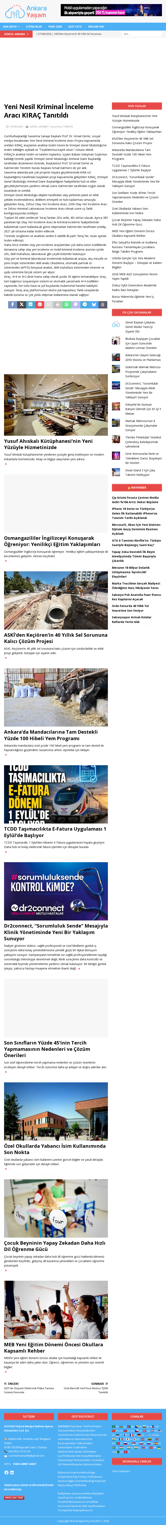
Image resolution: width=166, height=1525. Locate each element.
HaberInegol (65, 1460)
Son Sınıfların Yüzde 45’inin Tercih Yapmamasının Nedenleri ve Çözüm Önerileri (47, 1048)
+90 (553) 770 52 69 (19, 1451)
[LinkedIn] (12, 1472)
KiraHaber (98, 1460)
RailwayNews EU (83, 1510)
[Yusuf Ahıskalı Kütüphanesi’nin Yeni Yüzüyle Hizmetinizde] (56, 405)
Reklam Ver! (96, 26)
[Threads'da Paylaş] (102, 304)
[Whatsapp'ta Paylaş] (66, 304)
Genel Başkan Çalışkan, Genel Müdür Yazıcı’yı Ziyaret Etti (140, 326)
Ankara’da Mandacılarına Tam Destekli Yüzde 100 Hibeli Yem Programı (51, 734)
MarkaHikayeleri (73, 1464)
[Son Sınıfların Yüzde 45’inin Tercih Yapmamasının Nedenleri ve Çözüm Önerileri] (56, 1008)
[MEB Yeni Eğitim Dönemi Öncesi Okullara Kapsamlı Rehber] (56, 1310)
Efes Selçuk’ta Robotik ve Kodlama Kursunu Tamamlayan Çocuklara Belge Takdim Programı (134, 246)
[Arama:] (141, 34)
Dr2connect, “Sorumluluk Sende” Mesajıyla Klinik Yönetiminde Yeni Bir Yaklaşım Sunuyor (56, 932)
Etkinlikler (34, 26)
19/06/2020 (16, 126)
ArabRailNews (83, 1497)
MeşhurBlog (65, 1485)
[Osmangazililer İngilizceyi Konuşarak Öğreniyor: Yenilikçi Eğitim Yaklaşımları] (56, 503)
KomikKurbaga (86, 1472)
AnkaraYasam (98, 1435)
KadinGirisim (81, 1435)
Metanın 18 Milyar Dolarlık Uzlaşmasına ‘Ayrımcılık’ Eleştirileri (131, 572)
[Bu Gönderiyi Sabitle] (39, 304)
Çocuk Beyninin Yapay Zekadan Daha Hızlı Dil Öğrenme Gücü (54, 1245)
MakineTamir (66, 1451)
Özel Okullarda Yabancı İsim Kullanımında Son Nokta (55, 1148)
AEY (60, 1464)
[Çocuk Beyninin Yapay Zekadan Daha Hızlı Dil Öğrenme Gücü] (56, 1208)
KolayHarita (65, 1476)
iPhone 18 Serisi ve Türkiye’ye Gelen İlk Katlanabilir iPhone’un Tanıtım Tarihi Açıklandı (134, 513)
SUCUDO (63, 1426)
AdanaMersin (66, 1439)
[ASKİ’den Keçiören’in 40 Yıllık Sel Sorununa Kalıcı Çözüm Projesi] (56, 600)
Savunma (56, 126)
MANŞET (44, 126)
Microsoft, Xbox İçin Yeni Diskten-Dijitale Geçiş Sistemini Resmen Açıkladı (136, 529)
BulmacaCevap (67, 1472)
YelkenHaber (85, 1443)
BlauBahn (98, 1493)
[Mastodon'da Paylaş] (75, 304)
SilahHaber (89, 1451)
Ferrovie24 (64, 1506)
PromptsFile (65, 1510)
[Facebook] (6, 1472)
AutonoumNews (82, 1493)
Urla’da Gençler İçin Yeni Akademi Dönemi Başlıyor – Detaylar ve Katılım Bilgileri (137, 262)
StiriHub (76, 1506)
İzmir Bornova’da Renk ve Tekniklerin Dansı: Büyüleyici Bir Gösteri (143, 458)
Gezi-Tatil (75, 26)
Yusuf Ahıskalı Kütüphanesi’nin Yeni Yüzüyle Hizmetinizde (48, 444)
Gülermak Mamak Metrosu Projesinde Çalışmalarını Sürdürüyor (143, 371)
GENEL (34, 126)
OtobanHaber (82, 1460)
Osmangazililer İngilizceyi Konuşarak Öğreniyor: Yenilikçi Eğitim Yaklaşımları (52, 541)
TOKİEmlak (79, 1485)
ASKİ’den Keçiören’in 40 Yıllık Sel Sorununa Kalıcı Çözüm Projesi (55, 637)
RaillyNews (64, 1493)
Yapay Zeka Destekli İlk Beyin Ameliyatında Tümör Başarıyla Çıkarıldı (134, 556)
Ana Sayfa (10, 26)
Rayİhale (100, 1481)
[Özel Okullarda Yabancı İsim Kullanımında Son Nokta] (56, 1111)
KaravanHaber (67, 1443)
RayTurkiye (80, 1476)
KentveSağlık (66, 1481)
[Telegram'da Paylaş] (84, 304)
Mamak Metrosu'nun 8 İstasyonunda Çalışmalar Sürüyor (141, 425)
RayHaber (138, 487)
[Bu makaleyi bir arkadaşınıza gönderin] (48, 304)
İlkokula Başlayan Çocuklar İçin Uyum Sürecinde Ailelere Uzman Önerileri (142, 343)
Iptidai (78, 1451)
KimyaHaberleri (85, 1430)
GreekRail (92, 1502)
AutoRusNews (96, 1506)
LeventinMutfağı (84, 1481)
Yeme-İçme (55, 26)
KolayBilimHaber (91, 1456)
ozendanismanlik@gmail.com (26, 1455)
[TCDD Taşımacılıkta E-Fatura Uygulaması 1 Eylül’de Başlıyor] (56, 794)
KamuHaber (65, 1447)
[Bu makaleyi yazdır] (57, 304)
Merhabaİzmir (84, 1439)
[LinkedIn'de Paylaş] (30, 304)
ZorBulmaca (94, 1476)
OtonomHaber (67, 1430)
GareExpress (66, 1497)
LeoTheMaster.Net (69, 1456)
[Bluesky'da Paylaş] (93, 304)
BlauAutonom (77, 1502)
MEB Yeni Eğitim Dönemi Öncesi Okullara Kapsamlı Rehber (53, 1347)
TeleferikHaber (92, 1426)
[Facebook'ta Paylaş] (12, 304)
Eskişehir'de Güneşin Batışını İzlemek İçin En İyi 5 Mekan (143, 409)
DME (84, 1506)
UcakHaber (80, 1447)
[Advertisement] (83, 72)
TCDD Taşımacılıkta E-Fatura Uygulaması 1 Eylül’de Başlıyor (55, 831)
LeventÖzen (65, 1435)
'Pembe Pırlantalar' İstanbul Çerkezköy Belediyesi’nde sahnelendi (143, 441)
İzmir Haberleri (121, 1471)
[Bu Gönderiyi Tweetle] (21, 304)
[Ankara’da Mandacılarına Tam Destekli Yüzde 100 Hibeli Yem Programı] (56, 697)
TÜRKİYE (68, 126)
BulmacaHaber (93, 1464)
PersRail (63, 1502)
